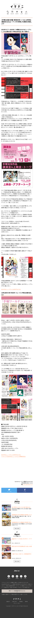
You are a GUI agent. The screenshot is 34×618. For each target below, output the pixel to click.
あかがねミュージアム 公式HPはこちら (11, 289)
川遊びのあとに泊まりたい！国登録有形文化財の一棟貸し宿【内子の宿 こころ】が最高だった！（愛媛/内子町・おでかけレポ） (22, 554)
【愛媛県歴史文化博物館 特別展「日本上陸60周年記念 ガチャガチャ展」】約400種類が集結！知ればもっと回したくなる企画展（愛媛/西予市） (22, 522)
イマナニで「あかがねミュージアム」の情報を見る (13, 456)
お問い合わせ (14, 601)
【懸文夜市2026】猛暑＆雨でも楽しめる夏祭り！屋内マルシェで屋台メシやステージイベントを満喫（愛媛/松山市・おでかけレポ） (22, 546)
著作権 (26, 601)
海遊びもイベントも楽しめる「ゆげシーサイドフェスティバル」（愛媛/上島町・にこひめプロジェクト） (22, 538)
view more (17, 528)
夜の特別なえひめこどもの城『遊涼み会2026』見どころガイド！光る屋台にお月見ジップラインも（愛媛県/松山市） (22, 507)
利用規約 (21, 601)
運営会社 (8, 601)
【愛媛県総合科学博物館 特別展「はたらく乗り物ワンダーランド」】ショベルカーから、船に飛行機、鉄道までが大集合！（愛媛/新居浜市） (22, 514)
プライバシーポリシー (17, 603)
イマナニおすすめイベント (28, 484)
